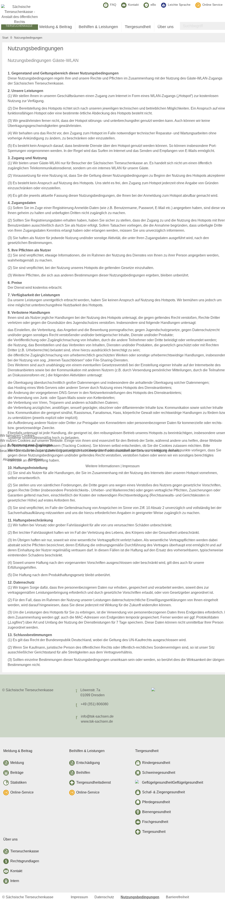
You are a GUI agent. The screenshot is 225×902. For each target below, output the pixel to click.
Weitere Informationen (102, 466)
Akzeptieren (12, 459)
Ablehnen (35, 459)
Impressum (131, 466)
